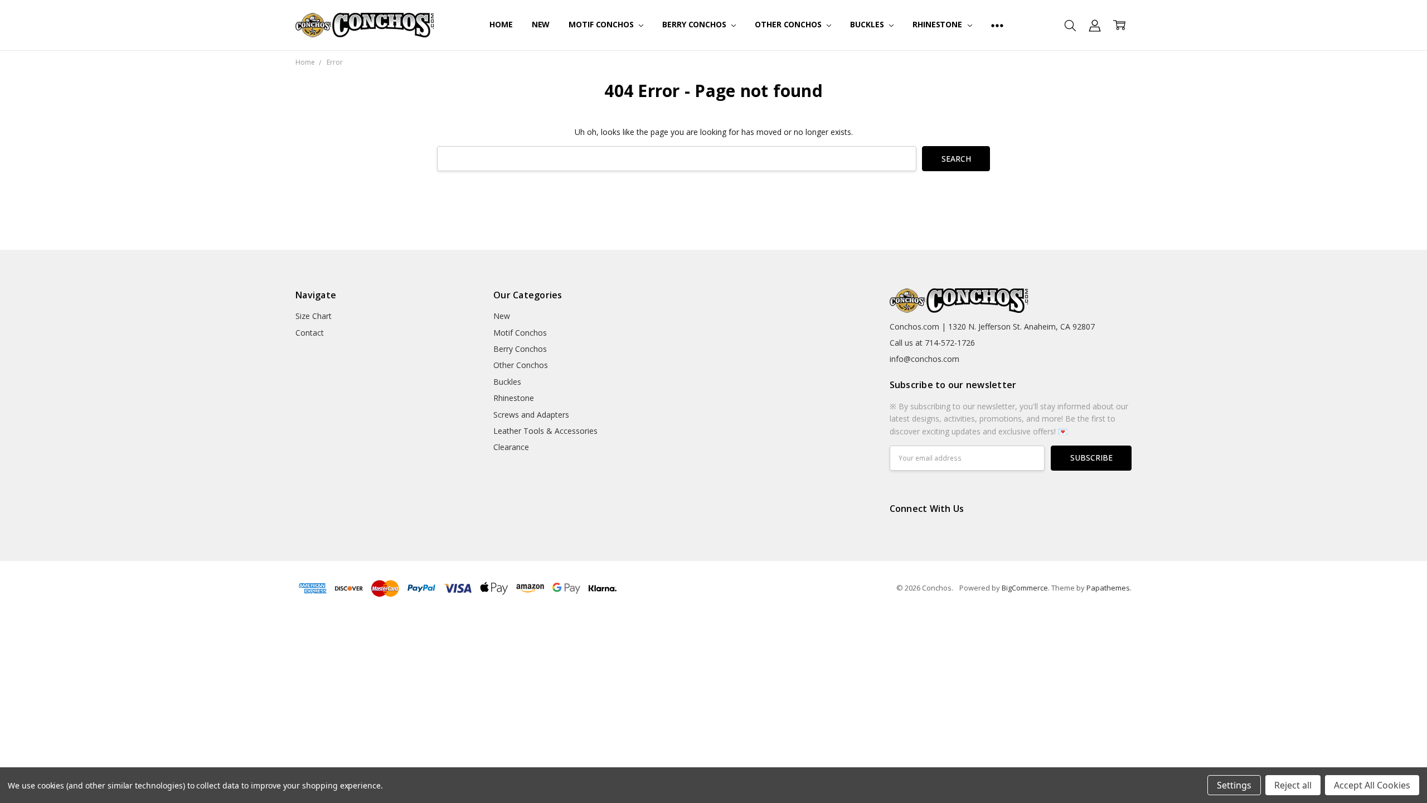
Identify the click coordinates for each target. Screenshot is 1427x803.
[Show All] (997, 25)
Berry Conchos (695, 24)
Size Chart (313, 316)
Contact (309, 332)
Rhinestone (938, 24)
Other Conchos (789, 24)
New (541, 24)
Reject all (1293, 785)
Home (500, 24)
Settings (1234, 785)
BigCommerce (1025, 588)
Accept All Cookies (1372, 785)
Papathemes (1108, 588)
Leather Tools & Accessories (545, 430)
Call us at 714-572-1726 (932, 342)
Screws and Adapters (531, 414)
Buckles (868, 24)
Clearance (511, 447)
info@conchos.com (924, 359)
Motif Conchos (602, 24)
